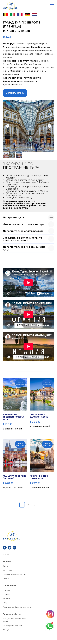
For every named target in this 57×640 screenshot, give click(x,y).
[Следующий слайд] (49, 126)
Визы (5, 566)
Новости (6, 590)
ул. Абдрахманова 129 (12, 625)
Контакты (7, 599)
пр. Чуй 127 (7, 630)
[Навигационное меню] (52, 5)
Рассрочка (7, 570)
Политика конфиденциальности (17, 607)
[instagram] (9, 547)
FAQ (4, 603)
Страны (6, 579)
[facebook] (5, 547)
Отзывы (6, 594)
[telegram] (14, 547)
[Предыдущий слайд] (7, 126)
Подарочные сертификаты (14, 574)
